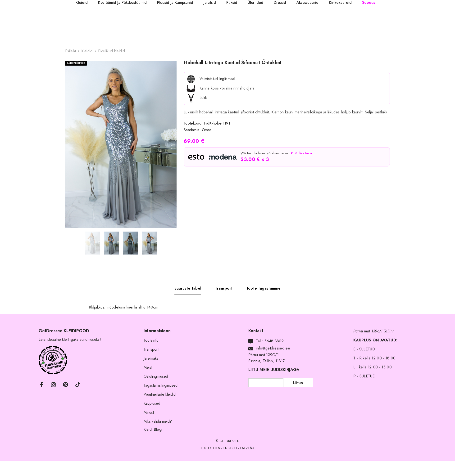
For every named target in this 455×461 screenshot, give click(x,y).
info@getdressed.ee (273, 348)
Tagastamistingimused (160, 385)
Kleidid (86, 51)
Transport (151, 349)
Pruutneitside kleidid (160, 394)
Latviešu (247, 448)
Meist (148, 367)
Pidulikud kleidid (111, 51)
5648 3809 (274, 341)
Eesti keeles (210, 448)
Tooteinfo (151, 340)
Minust (149, 412)
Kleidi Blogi (153, 429)
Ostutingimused (156, 376)
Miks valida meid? (158, 421)
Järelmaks (151, 358)
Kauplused (152, 403)
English (230, 448)
